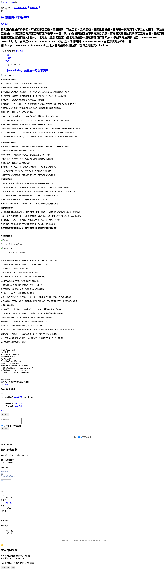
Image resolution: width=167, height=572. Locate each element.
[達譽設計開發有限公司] (2, 474)
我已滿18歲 (5, 567)
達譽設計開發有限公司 (7, 472)
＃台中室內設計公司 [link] (24, 366)
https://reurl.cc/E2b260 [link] (19, 370)
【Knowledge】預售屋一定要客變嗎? (27, 70)
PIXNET (66, 540)
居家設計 (19, 51)
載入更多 (5, 415)
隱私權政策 (96, 540)
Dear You (4, 384)
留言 (22, 397)
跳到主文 (4, 24)
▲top (3, 410)
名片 (7, 61)
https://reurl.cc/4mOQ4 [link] (20, 372)
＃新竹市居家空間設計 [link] (9, 366)
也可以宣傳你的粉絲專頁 (8, 476)
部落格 (8, 58)
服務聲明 (105, 540)
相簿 (7, 55)
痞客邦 (17, 397)
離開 (13, 567)
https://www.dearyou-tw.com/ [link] (21, 368)
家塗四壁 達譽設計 (16, 18)
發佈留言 (5, 428)
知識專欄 (18, 406)
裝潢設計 (18, 404)
